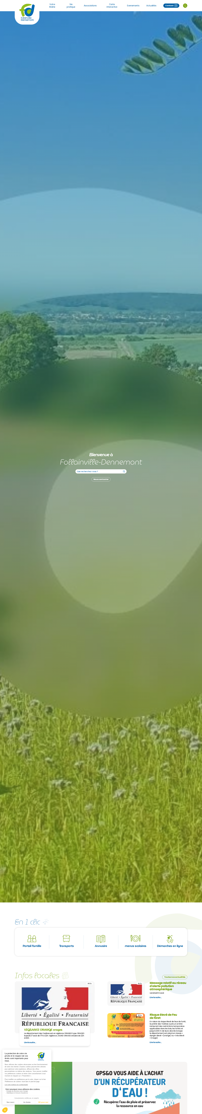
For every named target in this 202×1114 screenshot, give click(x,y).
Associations (90, 5)
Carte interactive (112, 5)
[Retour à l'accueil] (27, 12)
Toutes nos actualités (174, 977)
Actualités (151, 5)
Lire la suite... (30, 1042)
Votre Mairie (52, 5)
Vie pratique (71, 5)
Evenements (133, 5)
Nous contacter (101, 479)
